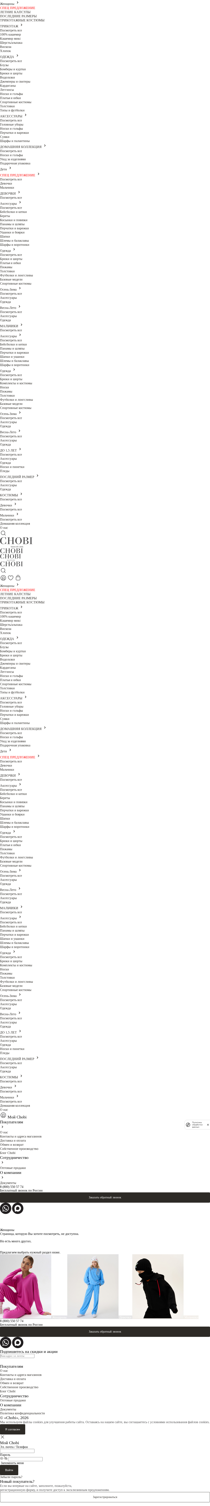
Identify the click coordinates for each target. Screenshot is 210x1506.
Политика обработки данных (197, 1124)
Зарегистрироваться (105, 1497)
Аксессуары (9, 203)
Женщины (7, 4)
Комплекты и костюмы (16, 383)
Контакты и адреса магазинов (21, 1136)
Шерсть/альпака (11, 42)
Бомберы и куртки (13, 69)
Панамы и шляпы (12, 224)
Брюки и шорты (11, 73)
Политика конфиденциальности (22, 1413)
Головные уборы (11, 124)
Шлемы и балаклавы (14, 240)
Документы (8, 1183)
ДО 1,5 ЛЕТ (9, 450)
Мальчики (7, 187)
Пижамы (6, 267)
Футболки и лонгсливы (16, 275)
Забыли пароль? (11, 1477)
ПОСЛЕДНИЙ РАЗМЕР (17, 477)
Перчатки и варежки (14, 132)
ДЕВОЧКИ (8, 193)
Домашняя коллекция (15, 523)
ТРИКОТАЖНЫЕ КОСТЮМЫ (22, 20)
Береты (5, 216)
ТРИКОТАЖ (9, 26)
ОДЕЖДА (7, 57)
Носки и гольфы (11, 94)
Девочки (6, 183)
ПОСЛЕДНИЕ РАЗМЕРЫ (18, 16)
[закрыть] (208, 1124)
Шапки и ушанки (12, 356)
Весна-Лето (8, 308)
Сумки (4, 137)
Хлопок (5, 51)
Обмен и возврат (12, 1144)
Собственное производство (19, 1148)
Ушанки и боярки (12, 232)
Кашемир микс (10, 38)
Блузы (4, 65)
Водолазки (7, 77)
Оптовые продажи (13, 1168)
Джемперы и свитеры (15, 81)
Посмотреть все (11, 30)
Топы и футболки (12, 110)
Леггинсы (7, 89)
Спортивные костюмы (15, 102)
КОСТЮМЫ (9, 495)
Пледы (4, 471)
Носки (4, 387)
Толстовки (7, 106)
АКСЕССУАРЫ (11, 116)
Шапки (5, 236)
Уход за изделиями (13, 159)
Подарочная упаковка (15, 163)
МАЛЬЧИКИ (9, 326)
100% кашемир (10, 34)
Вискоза (5, 47)
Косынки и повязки (13, 220)
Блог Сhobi (7, 1153)
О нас (4, 527)
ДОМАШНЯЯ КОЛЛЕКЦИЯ (21, 147)
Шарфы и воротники (14, 244)
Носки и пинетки (12, 467)
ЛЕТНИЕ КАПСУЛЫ (15, 12)
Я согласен (12, 1429)
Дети (4, 169)
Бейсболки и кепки (13, 212)
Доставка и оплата (13, 1140)
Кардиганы (8, 85)
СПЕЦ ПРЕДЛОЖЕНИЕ (17, 8)
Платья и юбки (10, 98)
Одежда (6, 250)
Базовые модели (11, 279)
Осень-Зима (8, 289)
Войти (9, 1470)
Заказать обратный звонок (105, 1197)
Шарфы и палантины (15, 141)
